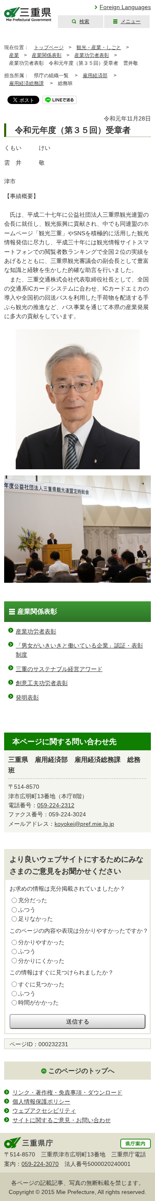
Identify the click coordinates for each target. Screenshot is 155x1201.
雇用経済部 (95, 75)
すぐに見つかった (41, 984)
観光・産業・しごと (98, 47)
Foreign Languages (125, 7)
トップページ (49, 47)
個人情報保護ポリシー (41, 1101)
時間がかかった (38, 1002)
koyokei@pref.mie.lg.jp (84, 823)
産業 (14, 55)
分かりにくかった (41, 960)
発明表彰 (27, 697)
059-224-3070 (40, 1164)
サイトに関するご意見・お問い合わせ (61, 1120)
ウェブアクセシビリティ (44, 1110)
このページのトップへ (81, 1070)
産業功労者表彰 (91, 55)
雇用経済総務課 (26, 83)
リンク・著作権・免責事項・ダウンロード (67, 1092)
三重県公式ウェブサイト (28, 14)
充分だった (32, 900)
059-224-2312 (55, 805)
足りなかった (35, 918)
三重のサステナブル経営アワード (59, 669)
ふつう (27, 909)
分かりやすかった (41, 942)
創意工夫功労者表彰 (42, 683)
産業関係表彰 (47, 55)
